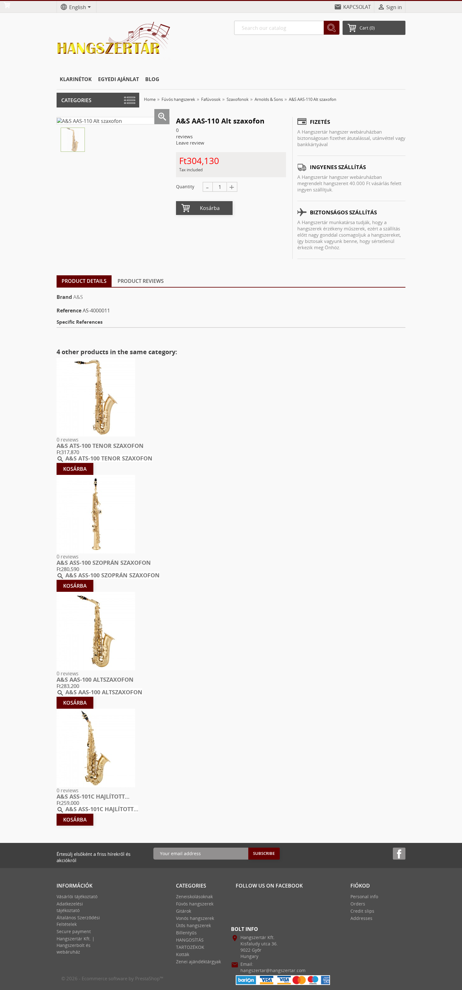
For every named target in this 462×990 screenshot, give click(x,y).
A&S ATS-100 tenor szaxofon (100, 445)
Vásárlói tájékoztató (77, 896)
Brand (64, 297)
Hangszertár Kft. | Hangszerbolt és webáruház (76, 945)
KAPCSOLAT (357, 6)
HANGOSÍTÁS (190, 940)
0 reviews (68, 439)
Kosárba (210, 208)
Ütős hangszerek (193, 925)
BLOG (152, 79)
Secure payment (74, 931)
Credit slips (362, 911)
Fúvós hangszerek (194, 904)
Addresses (361, 918)
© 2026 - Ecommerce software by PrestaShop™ (112, 978)
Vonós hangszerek (195, 918)
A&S (78, 297)
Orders (357, 904)
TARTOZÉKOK (190, 947)
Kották (182, 954)
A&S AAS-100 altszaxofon (95, 679)
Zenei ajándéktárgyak (198, 962)
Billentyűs (186, 933)
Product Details (84, 281)
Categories (76, 100)
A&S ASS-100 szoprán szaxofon (104, 562)
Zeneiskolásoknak (194, 896)
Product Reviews (141, 281)
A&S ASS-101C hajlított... (93, 796)
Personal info (364, 896)
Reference (69, 310)
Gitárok (183, 911)
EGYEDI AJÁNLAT (118, 79)
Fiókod (360, 885)
